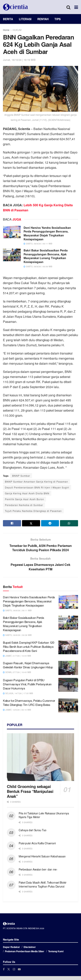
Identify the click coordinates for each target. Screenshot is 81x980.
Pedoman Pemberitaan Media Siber (24, 951)
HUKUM (17, 29)
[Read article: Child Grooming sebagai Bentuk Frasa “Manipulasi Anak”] (40, 757)
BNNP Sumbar (21, 475)
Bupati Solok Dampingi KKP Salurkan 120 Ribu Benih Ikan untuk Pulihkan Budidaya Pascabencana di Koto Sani (28, 646)
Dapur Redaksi (11, 947)
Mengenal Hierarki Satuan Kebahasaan (42, 856)
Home (6, 29)
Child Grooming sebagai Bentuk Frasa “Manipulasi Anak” (30, 791)
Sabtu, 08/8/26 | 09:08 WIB (38, 266)
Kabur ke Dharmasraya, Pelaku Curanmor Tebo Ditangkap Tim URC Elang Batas (29, 702)
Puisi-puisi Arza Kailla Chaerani (37, 843)
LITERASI (25, 19)
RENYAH (43, 19)
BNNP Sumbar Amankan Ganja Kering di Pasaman (36, 481)
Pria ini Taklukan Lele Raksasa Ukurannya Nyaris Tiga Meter (44, 815)
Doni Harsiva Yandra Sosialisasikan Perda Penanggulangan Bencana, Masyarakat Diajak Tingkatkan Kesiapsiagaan (47, 233)
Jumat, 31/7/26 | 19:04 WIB (18, 655)
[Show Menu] (76, 7)
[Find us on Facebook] (4, 969)
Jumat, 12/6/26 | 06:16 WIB (18, 709)
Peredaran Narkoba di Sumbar (24, 505)
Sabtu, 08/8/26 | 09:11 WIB (38, 243)
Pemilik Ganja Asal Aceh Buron (24, 499)
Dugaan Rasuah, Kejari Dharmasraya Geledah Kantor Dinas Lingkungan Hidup (28, 665)
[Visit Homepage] (15, 7)
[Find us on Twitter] (8, 969)
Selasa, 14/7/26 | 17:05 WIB (19, 693)
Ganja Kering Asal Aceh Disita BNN (27, 493)
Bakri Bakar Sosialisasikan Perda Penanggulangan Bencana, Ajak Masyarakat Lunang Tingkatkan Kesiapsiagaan (46, 256)
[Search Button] (68, 7)
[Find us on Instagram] (14, 969)
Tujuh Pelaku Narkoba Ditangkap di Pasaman (33, 510)
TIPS (57, 19)
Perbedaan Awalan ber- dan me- (38, 869)
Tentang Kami (56, 951)
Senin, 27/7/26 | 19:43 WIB (18, 672)
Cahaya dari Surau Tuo (32, 830)
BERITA (8, 19)
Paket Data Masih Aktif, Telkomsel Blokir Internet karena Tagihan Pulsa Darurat (42, 884)
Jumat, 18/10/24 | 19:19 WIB (19, 60)
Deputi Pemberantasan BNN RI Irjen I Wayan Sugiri (37, 487)
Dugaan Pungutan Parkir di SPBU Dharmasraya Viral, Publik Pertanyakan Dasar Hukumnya (27, 684)
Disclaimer (30, 947)
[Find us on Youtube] (19, 969)
